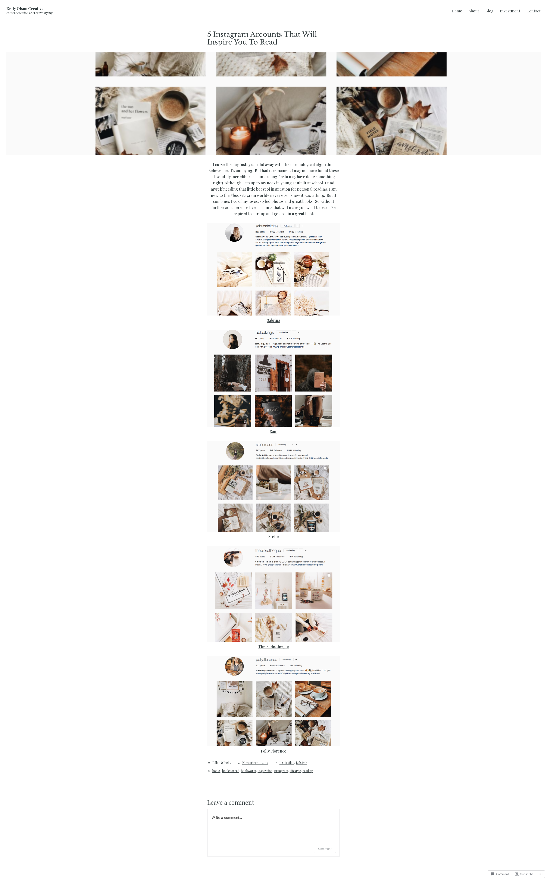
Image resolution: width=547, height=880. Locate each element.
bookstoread (230, 771)
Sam (273, 431)
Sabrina (273, 320)
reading (308, 771)
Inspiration (286, 763)
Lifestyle (301, 763)
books (216, 771)
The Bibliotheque (273, 646)
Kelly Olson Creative (25, 8)
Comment (325, 848)
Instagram (281, 771)
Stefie (273, 536)
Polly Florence (273, 751)
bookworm (248, 771)
